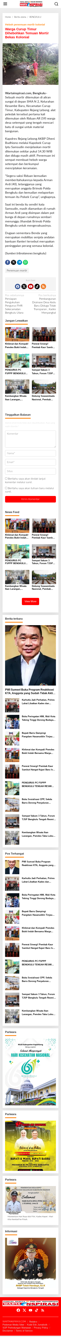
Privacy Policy (41, 1327)
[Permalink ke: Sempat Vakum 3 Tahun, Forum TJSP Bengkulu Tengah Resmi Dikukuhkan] (44, 360)
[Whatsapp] (25, 262)
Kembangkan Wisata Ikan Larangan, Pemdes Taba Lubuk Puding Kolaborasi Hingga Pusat (15, 398)
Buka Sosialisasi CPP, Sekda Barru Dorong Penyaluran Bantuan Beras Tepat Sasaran (37, 801)
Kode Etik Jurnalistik (37, 1324)
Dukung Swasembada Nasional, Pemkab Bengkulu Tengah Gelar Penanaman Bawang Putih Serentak (43, 398)
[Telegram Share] (19, 262)
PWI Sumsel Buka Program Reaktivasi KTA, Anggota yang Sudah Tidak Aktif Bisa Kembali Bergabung (29, 691)
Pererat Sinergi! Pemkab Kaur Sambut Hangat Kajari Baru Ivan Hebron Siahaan (43, 346)
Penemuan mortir (17, 270)
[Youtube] (31, 286)
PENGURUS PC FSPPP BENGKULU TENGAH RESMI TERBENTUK (15, 372)
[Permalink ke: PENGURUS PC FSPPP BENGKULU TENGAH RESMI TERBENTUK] (17, 360)
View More (30, 601)
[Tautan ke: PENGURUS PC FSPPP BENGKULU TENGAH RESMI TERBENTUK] (12, 788)
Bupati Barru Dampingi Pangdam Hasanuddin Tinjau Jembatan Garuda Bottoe (37, 735)
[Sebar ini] (7, 262)
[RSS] (43, 286)
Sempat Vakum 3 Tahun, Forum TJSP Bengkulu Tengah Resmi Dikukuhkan (42, 372)
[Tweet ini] (13, 262)
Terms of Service (24, 1330)
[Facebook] (17, 286)
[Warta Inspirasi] (31, 4)
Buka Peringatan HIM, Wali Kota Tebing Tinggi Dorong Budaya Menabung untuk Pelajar (38, 718)
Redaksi (33, 1321)
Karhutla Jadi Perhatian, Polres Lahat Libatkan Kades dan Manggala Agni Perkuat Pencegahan (38, 702)
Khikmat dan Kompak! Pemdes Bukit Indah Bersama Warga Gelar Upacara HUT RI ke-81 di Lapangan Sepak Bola (16, 346)
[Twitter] (24, 286)
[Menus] (5, 4)
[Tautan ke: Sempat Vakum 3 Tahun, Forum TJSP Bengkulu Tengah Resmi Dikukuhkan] (12, 821)
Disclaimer (8, 1330)
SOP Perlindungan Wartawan (17, 1327)
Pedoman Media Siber (13, 1324)
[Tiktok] (37, 286)
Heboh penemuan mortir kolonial (25, 24)
